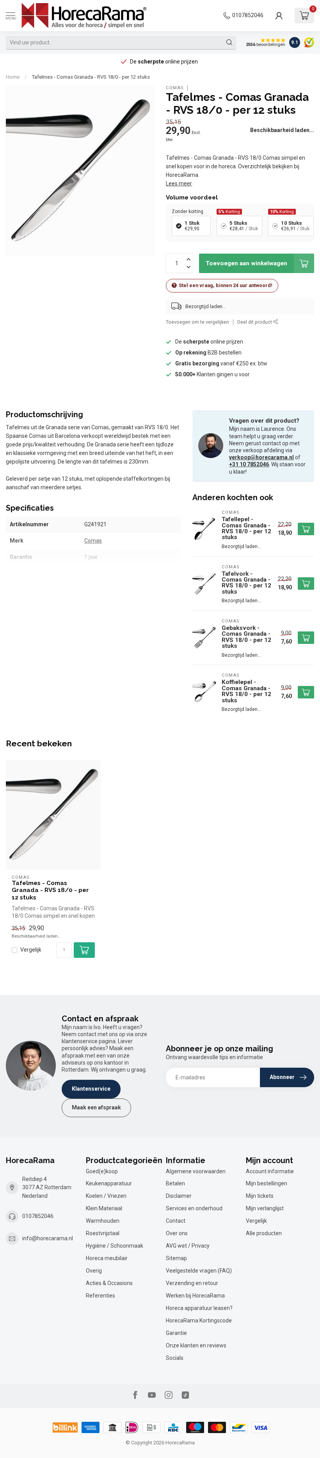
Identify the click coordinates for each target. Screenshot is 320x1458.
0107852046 (247, 15)
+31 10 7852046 (249, 464)
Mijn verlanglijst (265, 1208)
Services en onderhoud (194, 1208)
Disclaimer (179, 1196)
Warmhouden (102, 1221)
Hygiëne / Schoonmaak (114, 1246)
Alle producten (264, 1233)
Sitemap (176, 1258)
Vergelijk (30, 950)
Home (13, 77)
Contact (175, 1221)
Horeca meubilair (107, 1258)
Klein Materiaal (104, 1208)
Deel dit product (255, 322)
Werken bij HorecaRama (195, 1295)
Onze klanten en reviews (196, 1345)
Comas (174, 88)
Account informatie (270, 1171)
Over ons (177, 1233)
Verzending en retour (192, 1283)
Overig (94, 1271)
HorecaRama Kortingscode (199, 1320)
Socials (174, 1358)
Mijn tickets (260, 1196)
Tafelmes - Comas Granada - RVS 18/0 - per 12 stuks (91, 77)
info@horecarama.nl (47, 1238)
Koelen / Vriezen (106, 1196)
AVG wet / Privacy (188, 1246)
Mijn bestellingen (266, 1183)
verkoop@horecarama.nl (261, 457)
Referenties (100, 1295)
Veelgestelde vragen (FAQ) (199, 1271)
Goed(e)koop (102, 1171)
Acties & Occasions (109, 1283)
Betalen (175, 1183)
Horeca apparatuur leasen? (199, 1308)
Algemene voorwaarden (196, 1171)
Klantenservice (91, 1089)
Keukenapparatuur (109, 1183)
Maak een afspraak (96, 1107)
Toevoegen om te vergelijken (197, 322)
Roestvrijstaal (102, 1233)
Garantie (176, 1333)
